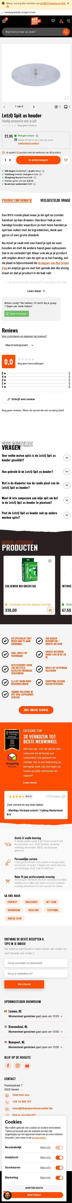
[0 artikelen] (5, 21)
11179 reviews (53, 796)
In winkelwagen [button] (50, 610)
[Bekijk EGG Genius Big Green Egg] (29, 585)
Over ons (33, 910)
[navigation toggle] (67, 21)
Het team (51, 901)
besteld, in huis (21, 174)
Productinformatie (17, 200)
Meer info (45, 1147)
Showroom (14, 910)
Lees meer (30, 782)
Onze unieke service (36, 710)
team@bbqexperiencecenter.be (32, 1108)
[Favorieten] (53, 21)
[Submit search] (66, 32)
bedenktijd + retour (23, 171)
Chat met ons (20, 1094)
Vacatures (31, 901)
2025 (18, 184)
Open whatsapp (18, 313)
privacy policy (39, 1137)
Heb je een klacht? (24, 1115)
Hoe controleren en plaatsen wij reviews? (24, 336)
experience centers (28, 143)
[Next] (33, 106)
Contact (12, 901)
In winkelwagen (38, 160)
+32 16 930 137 (21, 1101)
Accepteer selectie (34, 1187)
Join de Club (15, 918)
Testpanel (53, 910)
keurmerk (18, 177)
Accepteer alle (34, 1194)
